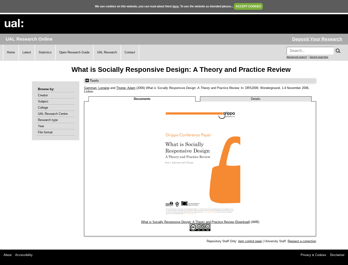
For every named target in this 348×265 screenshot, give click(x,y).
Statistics (45, 52)
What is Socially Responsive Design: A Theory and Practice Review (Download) (195, 222)
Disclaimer (337, 255)
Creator (43, 95)
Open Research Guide (74, 52)
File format (45, 132)
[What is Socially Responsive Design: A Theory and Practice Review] (200, 218)
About (8, 255)
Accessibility (24, 255)
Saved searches (318, 57)
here (176, 6)
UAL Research (107, 52)
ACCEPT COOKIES (248, 6)
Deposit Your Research (317, 39)
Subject (43, 101)
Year (41, 126)
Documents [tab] (142, 99)
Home (11, 52)
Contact (130, 52)
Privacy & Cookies (313, 255)
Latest (26, 52)
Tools (94, 81)
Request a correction (302, 241)
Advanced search (296, 57)
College (43, 107)
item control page (250, 241)
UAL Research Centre (53, 114)
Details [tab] (255, 99)
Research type (48, 120)
